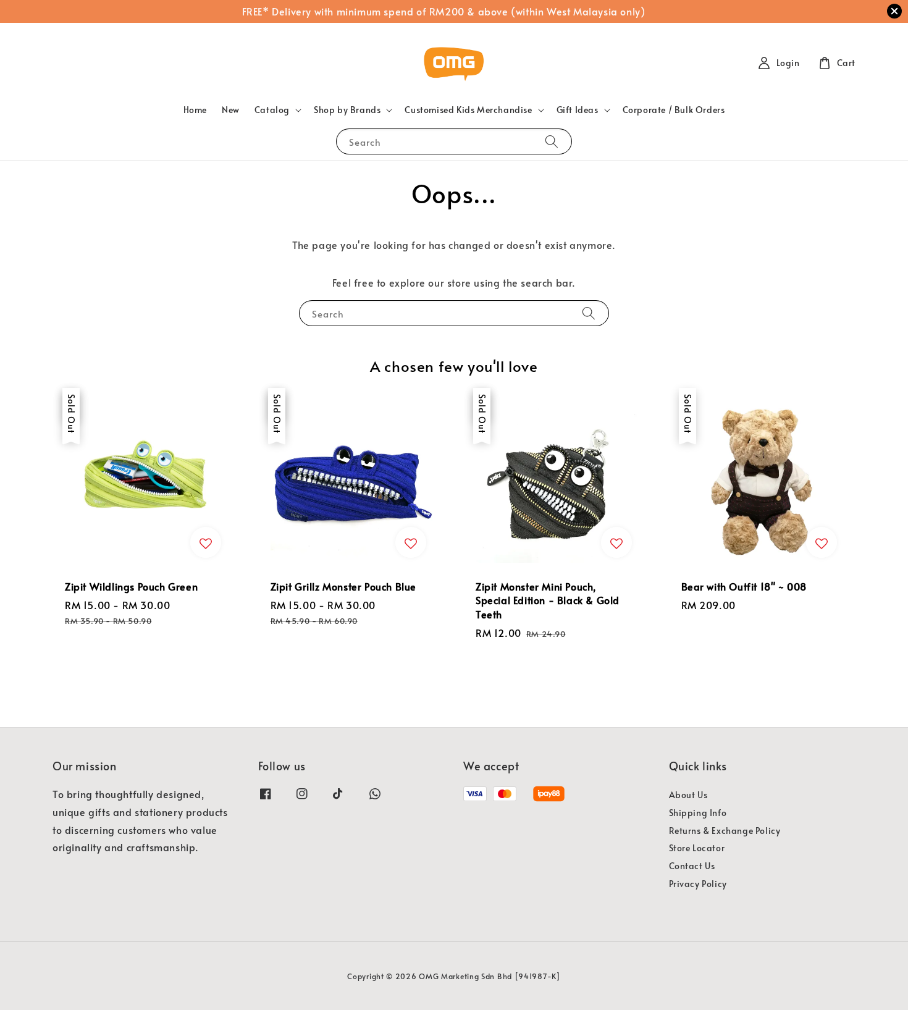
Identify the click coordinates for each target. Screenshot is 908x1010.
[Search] (551, 141)
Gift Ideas (578, 110)
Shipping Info (698, 813)
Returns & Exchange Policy (725, 830)
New (231, 110)
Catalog (272, 110)
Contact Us (692, 866)
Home (195, 110)
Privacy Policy (698, 884)
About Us (688, 795)
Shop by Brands (347, 110)
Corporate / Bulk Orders (674, 110)
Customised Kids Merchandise (468, 110)
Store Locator (697, 848)
